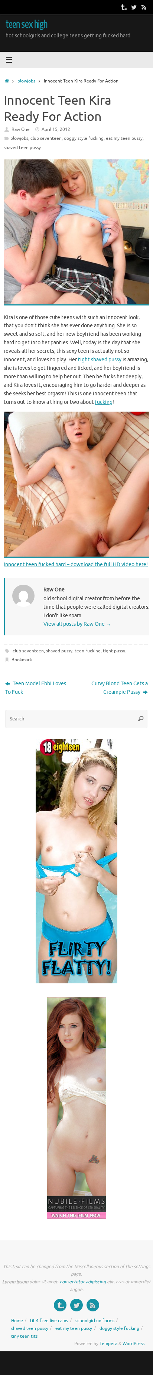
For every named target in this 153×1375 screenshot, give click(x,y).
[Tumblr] (123, 7)
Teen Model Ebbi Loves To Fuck (35, 687)
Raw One (21, 129)
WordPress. (134, 1344)
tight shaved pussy (99, 360)
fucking (104, 402)
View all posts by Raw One (77, 624)
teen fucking (88, 651)
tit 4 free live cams (49, 1321)
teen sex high (26, 24)
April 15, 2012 (56, 129)
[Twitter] (133, 7)
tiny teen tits (24, 1336)
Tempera (108, 1344)
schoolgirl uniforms (94, 1321)
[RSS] (144, 7)
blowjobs (26, 81)
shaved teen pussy (22, 148)
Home (17, 1321)
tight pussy (114, 651)
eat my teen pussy (124, 138)
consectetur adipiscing (83, 1282)
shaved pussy (59, 651)
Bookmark (22, 660)
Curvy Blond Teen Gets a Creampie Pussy (119, 687)
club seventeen (46, 138)
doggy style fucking (84, 138)
